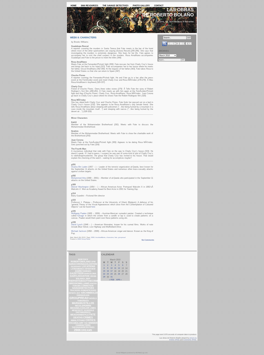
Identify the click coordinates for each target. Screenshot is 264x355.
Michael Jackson (78, 231)
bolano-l (81, 279)
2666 (93, 237)
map (88, 279)
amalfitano (78, 320)
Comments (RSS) (189, 340)
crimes (88, 317)
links (93, 308)
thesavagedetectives (83, 327)
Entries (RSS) (174, 340)
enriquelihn (83, 295)
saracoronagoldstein (83, 264)
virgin (93, 276)
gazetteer (77, 273)
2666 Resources (89, 5)
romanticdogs (88, 290)
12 (119, 268)
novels (93, 298)
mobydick (83, 259)
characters (110, 237)
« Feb (111, 280)
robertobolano (81, 261)
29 (104, 277)
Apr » (119, 280)
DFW (93, 262)
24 (111, 274)
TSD (86, 323)
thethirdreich (83, 312)
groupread (122, 237)
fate (116, 237)
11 (115, 268)
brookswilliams (100, 237)
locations (88, 266)
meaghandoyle (79, 314)
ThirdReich (83, 301)
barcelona (90, 274)
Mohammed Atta (78, 178)
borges (87, 271)
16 (108, 271)
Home (74, 5)
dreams (86, 330)
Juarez (79, 271)
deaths (78, 317)
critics (90, 320)
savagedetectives (83, 288)
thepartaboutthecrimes (84, 281)
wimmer (92, 323)
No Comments (148, 240)
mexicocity (77, 310)
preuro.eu (193, 338)
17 (111, 271)
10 (111, 268)
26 (119, 274)
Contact (158, 5)
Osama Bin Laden (79, 167)
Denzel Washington (80, 187)
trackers (75, 290)
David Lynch (76, 224)
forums (77, 286)
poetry (93, 283)
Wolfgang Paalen (78, 213)
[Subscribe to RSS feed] (177, 47)
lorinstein (87, 286)
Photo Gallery (141, 5)
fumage (80, 216)
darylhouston (79, 276)
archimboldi (89, 292)
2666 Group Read (83, 239)
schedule (89, 310)
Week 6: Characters (83, 37)
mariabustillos (83, 303)
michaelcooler (79, 308)
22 (104, 274)
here (93, 207)
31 (111, 277)
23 (108, 274)
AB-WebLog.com (141, 352)
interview (90, 269)
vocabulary (76, 323)
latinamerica (78, 269)
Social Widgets (121, 352)
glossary (76, 267)
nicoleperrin (83, 306)
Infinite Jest (74, 293)
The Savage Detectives (115, 5)
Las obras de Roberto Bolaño (168, 12)
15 (104, 271)
